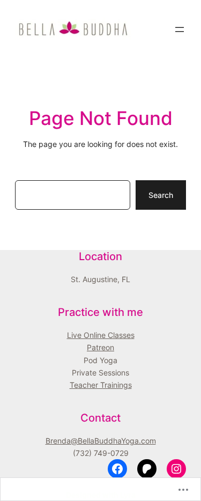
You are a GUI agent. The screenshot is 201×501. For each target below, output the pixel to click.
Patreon (100, 347)
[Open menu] (179, 29)
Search (160, 195)
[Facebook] (117, 468)
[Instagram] (176, 468)
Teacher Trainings (101, 384)
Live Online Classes (101, 335)
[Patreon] (147, 468)
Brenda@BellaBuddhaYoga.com (101, 440)
